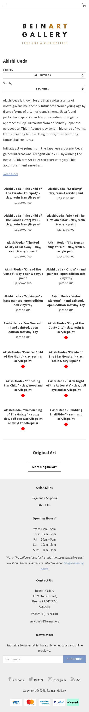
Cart (85, 6)
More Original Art (44, 467)
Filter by (8, 70)
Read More (10, 174)
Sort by (7, 83)
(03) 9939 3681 (49, 614)
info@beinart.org (48, 621)
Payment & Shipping (44, 498)
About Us (44, 505)
